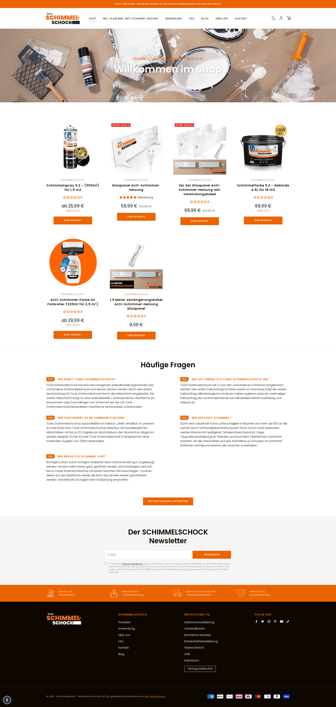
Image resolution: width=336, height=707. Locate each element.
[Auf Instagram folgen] (269, 621)
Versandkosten (194, 629)
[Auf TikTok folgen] (288, 621)
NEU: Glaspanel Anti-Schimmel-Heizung (130, 18)
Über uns (222, 18)
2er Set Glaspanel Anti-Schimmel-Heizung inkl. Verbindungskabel (200, 189)
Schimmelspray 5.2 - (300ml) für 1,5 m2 (73, 187)
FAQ (191, 18)
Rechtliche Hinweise (197, 635)
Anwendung (173, 18)
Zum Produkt (73, 220)
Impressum (191, 660)
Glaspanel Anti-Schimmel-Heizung (136, 187)
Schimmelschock (73, 180)
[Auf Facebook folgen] (256, 621)
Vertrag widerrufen (200, 669)
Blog (205, 18)
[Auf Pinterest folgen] (275, 621)
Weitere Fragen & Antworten (168, 501)
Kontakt (241, 18)
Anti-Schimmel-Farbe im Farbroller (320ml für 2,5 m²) (72, 302)
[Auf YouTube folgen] (281, 621)
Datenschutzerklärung (132, 564)
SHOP (92, 18)
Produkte (124, 622)
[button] (7, 700)
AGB (187, 654)
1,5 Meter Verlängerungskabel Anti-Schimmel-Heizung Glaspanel (136, 304)
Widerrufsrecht (194, 648)
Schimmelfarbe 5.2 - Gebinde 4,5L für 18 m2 (263, 187)
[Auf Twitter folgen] (262, 621)
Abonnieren (212, 554)
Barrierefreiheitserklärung (201, 641)
